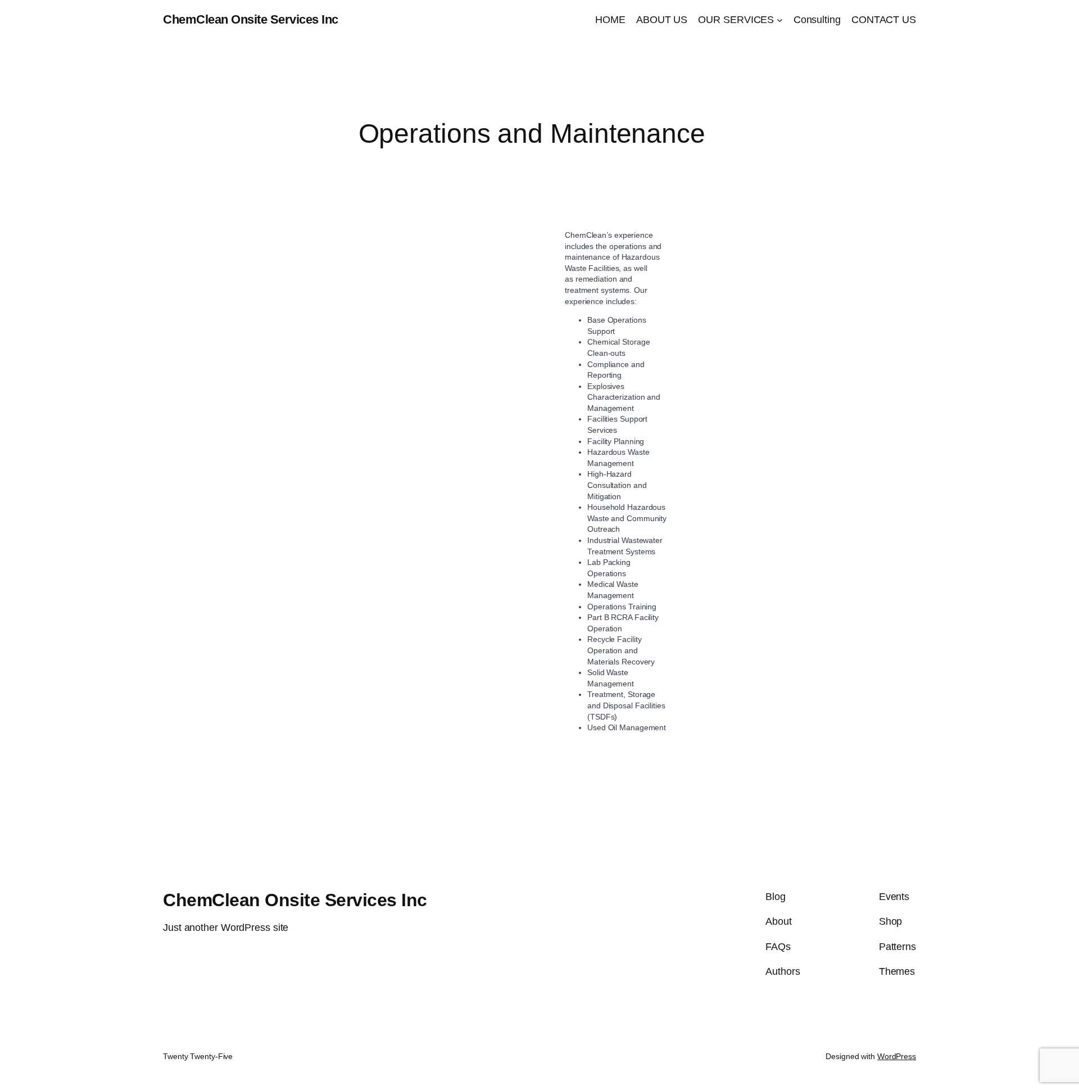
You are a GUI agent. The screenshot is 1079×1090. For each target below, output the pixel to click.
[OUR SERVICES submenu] (780, 20)
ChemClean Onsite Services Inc (250, 19)
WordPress (896, 1056)
